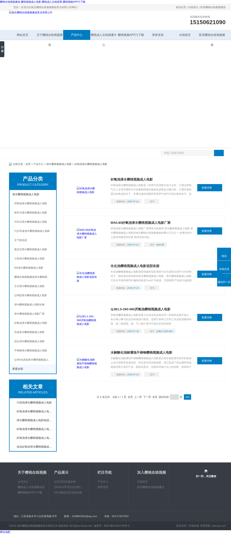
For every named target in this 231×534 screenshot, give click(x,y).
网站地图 (5, 532)
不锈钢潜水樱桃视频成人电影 (30, 350)
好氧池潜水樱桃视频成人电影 (30, 322)
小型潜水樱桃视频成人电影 (29, 258)
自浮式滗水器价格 (65, 481)
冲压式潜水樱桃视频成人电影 (30, 221)
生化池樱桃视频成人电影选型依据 (135, 266)
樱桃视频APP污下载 (131, 34)
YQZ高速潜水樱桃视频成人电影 (32, 231)
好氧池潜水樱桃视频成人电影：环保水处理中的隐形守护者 (35, 411)
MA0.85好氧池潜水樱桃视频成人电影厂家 (141, 222)
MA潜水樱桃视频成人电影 (28, 267)
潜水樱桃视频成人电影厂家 (29, 313)
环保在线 (194, 525)
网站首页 (22, 34)
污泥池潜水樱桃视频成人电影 (34, 402)
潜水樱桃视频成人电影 (59, 164)
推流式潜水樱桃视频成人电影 (30, 249)
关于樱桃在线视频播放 (50, 36)
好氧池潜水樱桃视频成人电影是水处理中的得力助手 (35, 429)
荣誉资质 (158, 34)
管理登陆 (205, 525)
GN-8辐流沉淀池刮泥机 (68, 492)
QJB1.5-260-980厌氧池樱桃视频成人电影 (141, 309)
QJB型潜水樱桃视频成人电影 (30, 295)
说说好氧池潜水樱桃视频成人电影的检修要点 (35, 446)
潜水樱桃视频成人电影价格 (29, 304)
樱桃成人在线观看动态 (31, 487)
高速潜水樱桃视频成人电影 (29, 332)
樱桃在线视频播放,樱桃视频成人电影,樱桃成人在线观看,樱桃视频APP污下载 (42, 1)
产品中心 (76, 34)
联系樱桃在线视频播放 (213, 7)
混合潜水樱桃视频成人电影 (29, 341)
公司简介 (23, 481)
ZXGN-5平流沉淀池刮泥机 (68, 487)
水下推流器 (20, 240)
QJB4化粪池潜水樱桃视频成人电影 (33, 359)
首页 (27, 164)
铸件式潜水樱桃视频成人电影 (30, 212)
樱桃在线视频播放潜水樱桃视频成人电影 (35, 276)
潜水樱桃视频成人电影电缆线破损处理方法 (35, 420)
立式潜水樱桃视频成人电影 (29, 286)
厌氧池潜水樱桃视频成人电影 (30, 203)
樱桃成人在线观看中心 (104, 36)
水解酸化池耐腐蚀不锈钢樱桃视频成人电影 (141, 352)
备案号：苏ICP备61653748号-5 (112, 525)
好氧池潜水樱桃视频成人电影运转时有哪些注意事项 (35, 437)
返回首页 (181, 7)
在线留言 (193, 7)
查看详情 (207, 187)
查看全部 (17, 368)
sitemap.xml (219, 525)
